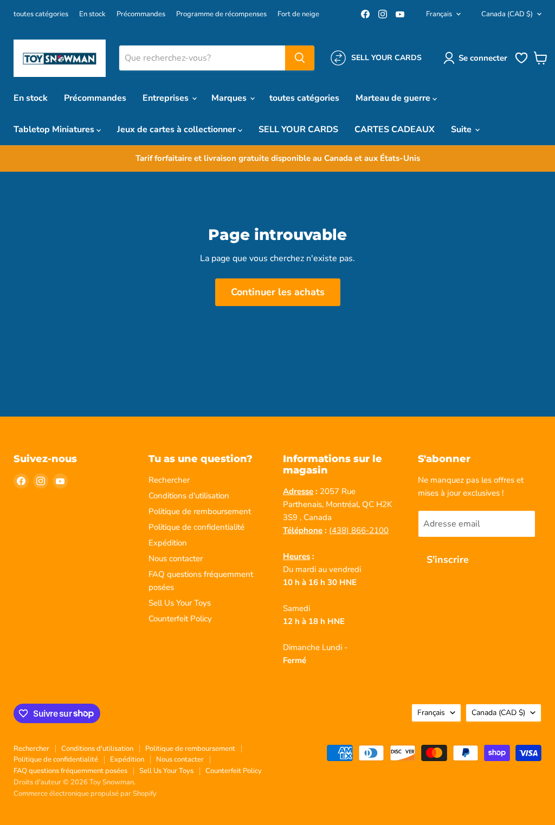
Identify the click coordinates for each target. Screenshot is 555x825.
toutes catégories (41, 14)
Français (439, 14)
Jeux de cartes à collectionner (177, 129)
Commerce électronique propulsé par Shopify (85, 793)
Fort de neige (298, 14)
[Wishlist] (521, 62)
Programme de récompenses (221, 14)
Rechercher (169, 480)
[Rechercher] (299, 58)
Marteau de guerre (394, 98)
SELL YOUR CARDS (298, 129)
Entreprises (167, 98)
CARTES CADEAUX (394, 129)
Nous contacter (176, 558)
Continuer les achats (278, 291)
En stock (92, 14)
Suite (462, 129)
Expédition (168, 542)
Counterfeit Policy (180, 618)
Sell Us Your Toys (180, 602)
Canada (507, 14)
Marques (230, 98)
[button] (477, 57)
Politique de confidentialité (196, 527)
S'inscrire (448, 559)
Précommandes (141, 14)
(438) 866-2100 (359, 530)
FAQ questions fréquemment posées (70, 771)
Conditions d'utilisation (189, 495)
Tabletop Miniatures (55, 129)
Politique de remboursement (200, 511)
